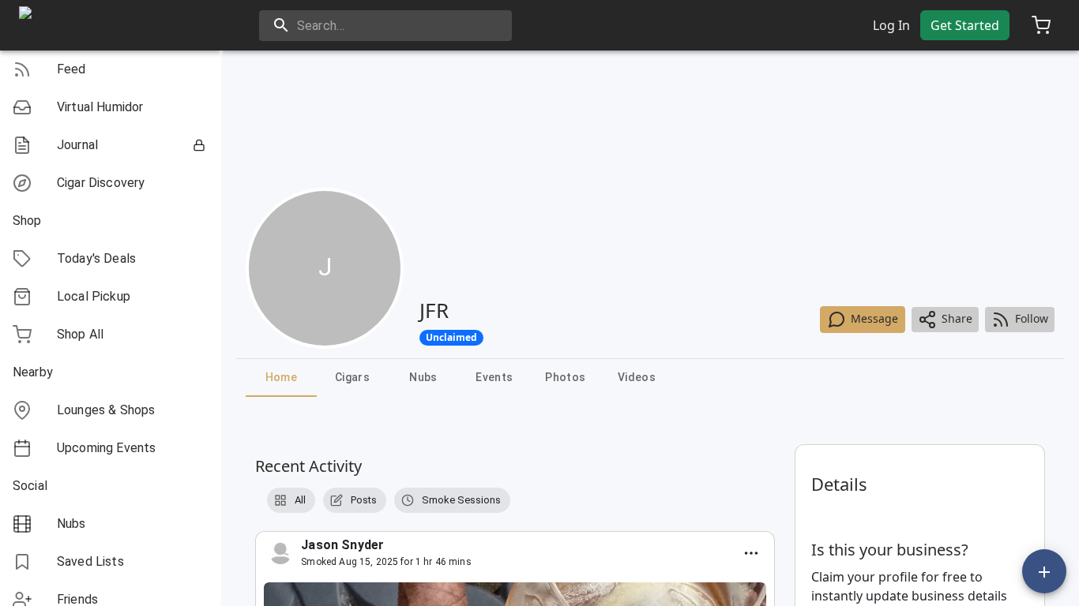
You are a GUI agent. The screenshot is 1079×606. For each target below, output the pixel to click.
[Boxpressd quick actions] (1044, 571)
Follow (1031, 318)
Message (874, 318)
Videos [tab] (637, 377)
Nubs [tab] (423, 377)
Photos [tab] (565, 377)
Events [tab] (494, 377)
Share (957, 318)
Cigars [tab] (352, 377)
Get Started (964, 25)
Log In (891, 25)
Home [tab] (281, 377)
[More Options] (751, 553)
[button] (110, 69)
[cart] (1041, 25)
